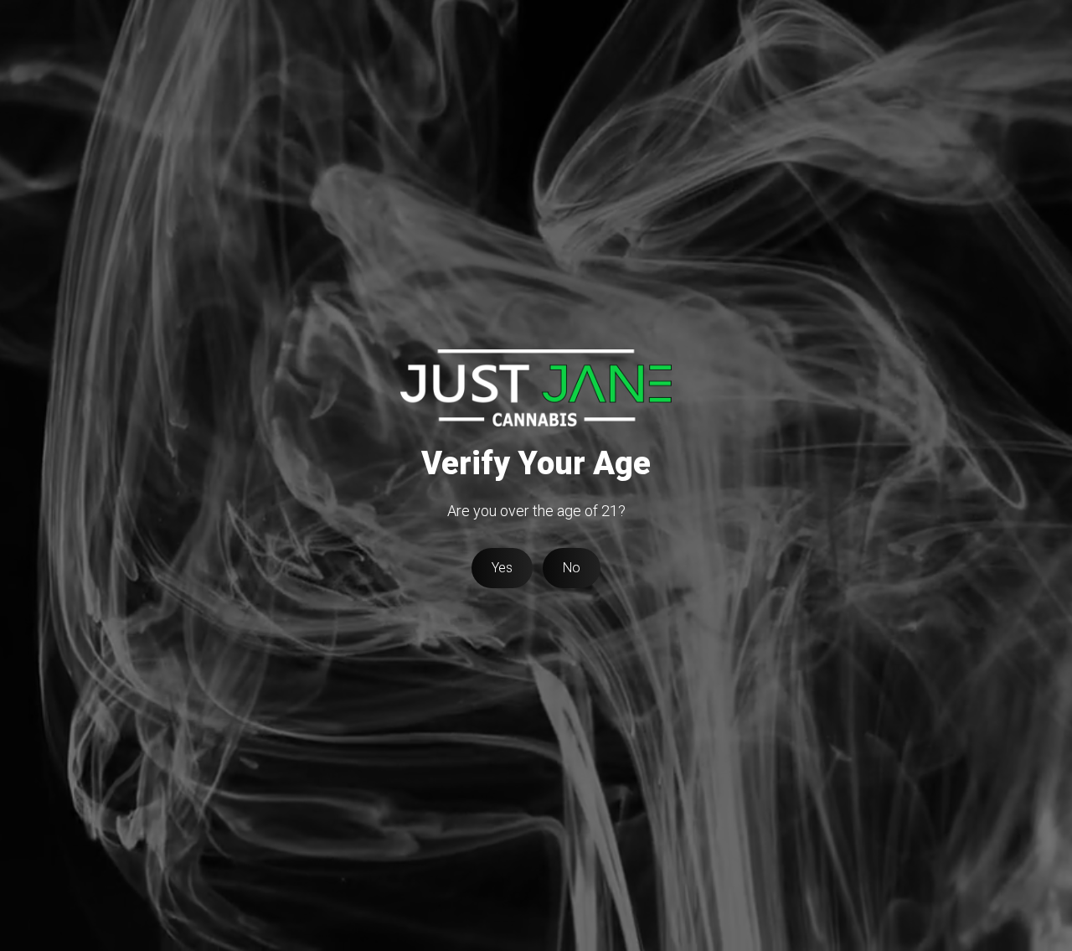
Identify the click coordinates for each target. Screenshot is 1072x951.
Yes (502, 568)
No (571, 568)
